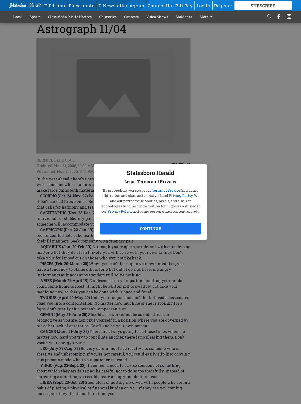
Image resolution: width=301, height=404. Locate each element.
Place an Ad (82, 5)
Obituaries (108, 17)
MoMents (184, 17)
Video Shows (157, 17)
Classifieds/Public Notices (70, 17)
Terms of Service (166, 190)
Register (223, 5)
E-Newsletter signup (121, 5)
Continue (150, 228)
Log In (203, 5)
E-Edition (54, 5)
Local (17, 17)
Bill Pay (184, 5)
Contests (131, 17)
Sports (35, 17)
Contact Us (160, 5)
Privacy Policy (181, 195)
